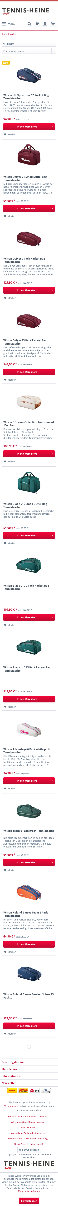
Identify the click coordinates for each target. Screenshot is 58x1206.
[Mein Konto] (45, 24)
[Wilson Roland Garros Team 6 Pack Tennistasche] (29, 891)
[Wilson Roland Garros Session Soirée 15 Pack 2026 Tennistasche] (29, 973)
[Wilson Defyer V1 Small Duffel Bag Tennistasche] (29, 155)
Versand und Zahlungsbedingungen (28, 1133)
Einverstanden (29, 1200)
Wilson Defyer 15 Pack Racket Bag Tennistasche (24, 342)
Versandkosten (11, 1106)
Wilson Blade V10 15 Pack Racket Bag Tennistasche (26, 669)
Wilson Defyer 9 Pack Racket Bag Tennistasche (24, 260)
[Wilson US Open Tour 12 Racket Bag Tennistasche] (29, 74)
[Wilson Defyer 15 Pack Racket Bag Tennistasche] (29, 319)
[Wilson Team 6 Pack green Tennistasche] (29, 809)
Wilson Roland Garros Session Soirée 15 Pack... (28, 996)
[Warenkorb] (53, 24)
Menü (11, 24)
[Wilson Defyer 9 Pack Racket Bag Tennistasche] (29, 237)
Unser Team (20, 1144)
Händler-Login (15, 1116)
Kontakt (44, 1116)
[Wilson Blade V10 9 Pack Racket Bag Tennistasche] (29, 564)
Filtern (10, 43)
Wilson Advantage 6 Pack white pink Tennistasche (26, 751)
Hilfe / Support (28, 1127)
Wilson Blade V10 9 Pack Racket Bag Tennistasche (26, 587)
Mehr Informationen (29, 1191)
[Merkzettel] (37, 24)
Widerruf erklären (29, 1149)
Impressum (30, 1116)
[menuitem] (8, 24)
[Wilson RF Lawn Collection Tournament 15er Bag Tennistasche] (29, 401)
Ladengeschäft (36, 1144)
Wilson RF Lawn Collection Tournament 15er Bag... (28, 423)
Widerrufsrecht (15, 1138)
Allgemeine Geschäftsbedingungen (27, 1122)
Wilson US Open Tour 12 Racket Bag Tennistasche (26, 96)
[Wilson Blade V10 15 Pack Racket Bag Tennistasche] (29, 646)
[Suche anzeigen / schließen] (29, 24)
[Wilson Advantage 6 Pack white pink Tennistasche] (29, 728)
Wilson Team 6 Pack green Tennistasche (28, 831)
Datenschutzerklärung (37, 1138)
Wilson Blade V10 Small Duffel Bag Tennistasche (25, 505)
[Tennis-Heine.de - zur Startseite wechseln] (26, 13)
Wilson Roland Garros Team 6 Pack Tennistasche (25, 914)
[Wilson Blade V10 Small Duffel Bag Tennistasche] (29, 482)
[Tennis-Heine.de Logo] (29, 1168)
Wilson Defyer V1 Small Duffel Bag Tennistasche (25, 178)
